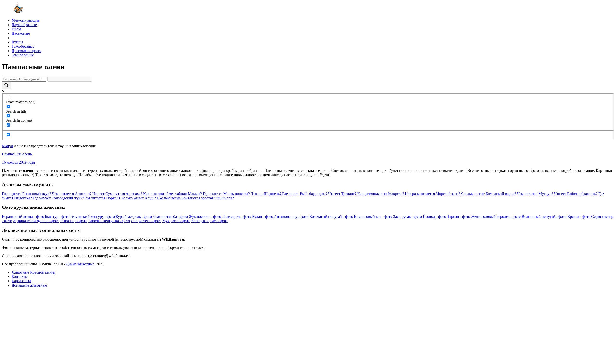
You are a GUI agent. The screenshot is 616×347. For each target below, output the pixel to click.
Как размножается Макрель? (380, 194)
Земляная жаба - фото (170, 216)
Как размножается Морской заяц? (432, 194)
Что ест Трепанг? (342, 194)
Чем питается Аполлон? (71, 194)
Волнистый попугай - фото (544, 216)
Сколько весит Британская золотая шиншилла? (195, 198)
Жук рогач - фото (176, 221)
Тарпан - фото (458, 216)
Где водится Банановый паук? (26, 194)
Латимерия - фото (236, 216)
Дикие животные (80, 264)
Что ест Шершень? (266, 194)
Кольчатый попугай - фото (331, 216)
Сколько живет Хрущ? (137, 198)
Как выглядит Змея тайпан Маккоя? (172, 194)
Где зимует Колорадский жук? (57, 198)
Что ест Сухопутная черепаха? (117, 194)
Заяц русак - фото (407, 216)
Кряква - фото (578, 216)
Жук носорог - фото (205, 216)
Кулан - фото (262, 216)
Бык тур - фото (57, 216)
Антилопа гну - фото (291, 216)
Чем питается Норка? (100, 198)
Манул (7, 146)
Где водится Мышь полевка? (226, 194)
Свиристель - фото (146, 221)
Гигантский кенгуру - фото (92, 216)
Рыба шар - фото (73, 221)
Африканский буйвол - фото (36, 221)
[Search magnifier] (6, 85)
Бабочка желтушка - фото (109, 221)
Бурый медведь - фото (134, 216)
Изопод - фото (434, 216)
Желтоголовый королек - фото (496, 216)
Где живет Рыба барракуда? (304, 194)
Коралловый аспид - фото (23, 216)
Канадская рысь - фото (209, 221)
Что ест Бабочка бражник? (575, 194)
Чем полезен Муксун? (535, 194)
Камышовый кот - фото (373, 216)
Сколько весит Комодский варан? (488, 194)
